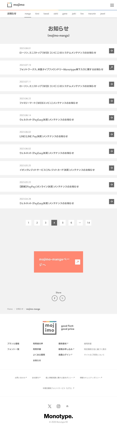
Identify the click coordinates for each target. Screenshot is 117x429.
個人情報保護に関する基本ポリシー (59, 377)
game (64, 13)
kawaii (46, 13)
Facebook (55, 298)
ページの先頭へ (113, 425)
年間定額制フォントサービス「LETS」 (58, 388)
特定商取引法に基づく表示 (95, 349)
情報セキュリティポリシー (90, 377)
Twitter (62, 298)
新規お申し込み (65, 349)
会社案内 (35, 377)
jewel (102, 13)
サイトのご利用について (94, 354)
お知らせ (11, 13)
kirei (37, 13)
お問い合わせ (20, 377)
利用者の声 (38, 343)
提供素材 (62, 343)
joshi (74, 13)
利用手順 (37, 349)
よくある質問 (39, 354)
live (82, 13)
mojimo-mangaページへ (54, 262)
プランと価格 (13, 343)
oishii (56, 13)
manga (28, 13)
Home (10, 309)
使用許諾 (87, 343)
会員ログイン (64, 354)
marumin (92, 13)
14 (88, 222)
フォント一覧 (13, 349)
